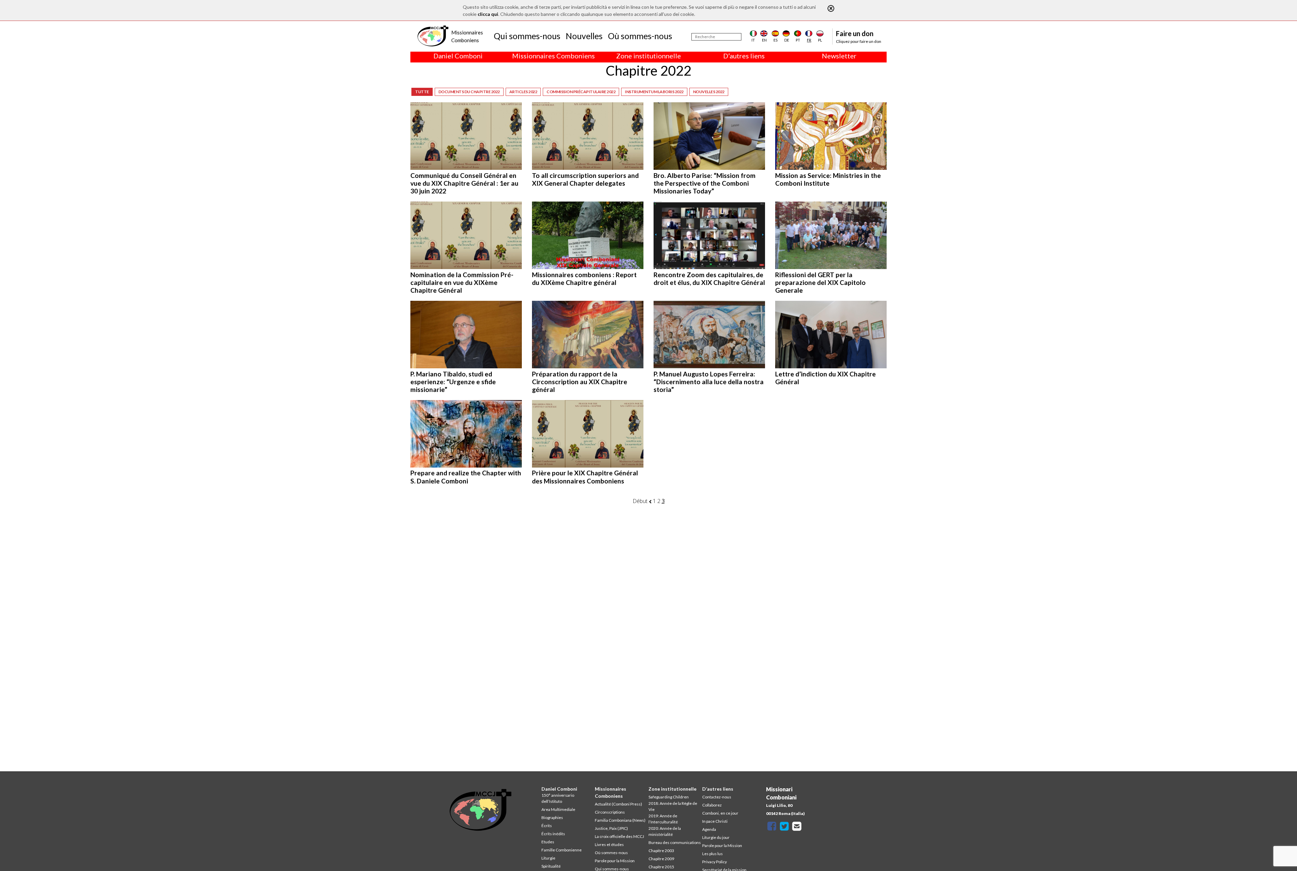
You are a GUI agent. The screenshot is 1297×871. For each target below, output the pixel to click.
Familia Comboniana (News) (620, 820)
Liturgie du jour (716, 837)
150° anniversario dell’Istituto (557, 798)
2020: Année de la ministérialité (664, 831)
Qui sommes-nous (527, 36)
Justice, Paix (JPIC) (611, 828)
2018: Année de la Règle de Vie (672, 806)
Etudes (547, 841)
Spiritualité (551, 866)
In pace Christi (715, 821)
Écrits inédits (553, 833)
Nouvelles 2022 (708, 91)
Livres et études (609, 844)
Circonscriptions (610, 812)
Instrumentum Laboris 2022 (654, 91)
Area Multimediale (558, 809)
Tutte (422, 91)
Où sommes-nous (640, 36)
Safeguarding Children (668, 796)
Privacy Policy (714, 861)
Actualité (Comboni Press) (618, 804)
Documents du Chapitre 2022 (469, 91)
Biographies (552, 817)
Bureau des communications (674, 842)
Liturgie (548, 858)
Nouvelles (584, 36)
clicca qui (488, 14)
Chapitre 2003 (661, 850)
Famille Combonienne (561, 849)
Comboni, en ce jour (720, 813)
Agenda (709, 829)
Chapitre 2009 (661, 858)
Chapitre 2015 (661, 866)
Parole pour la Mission (615, 860)
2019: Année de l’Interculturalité (663, 818)
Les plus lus (712, 853)
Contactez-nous (716, 796)
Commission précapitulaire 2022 (580, 91)
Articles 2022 (523, 91)
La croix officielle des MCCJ (619, 836)
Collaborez (712, 805)
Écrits (546, 825)
